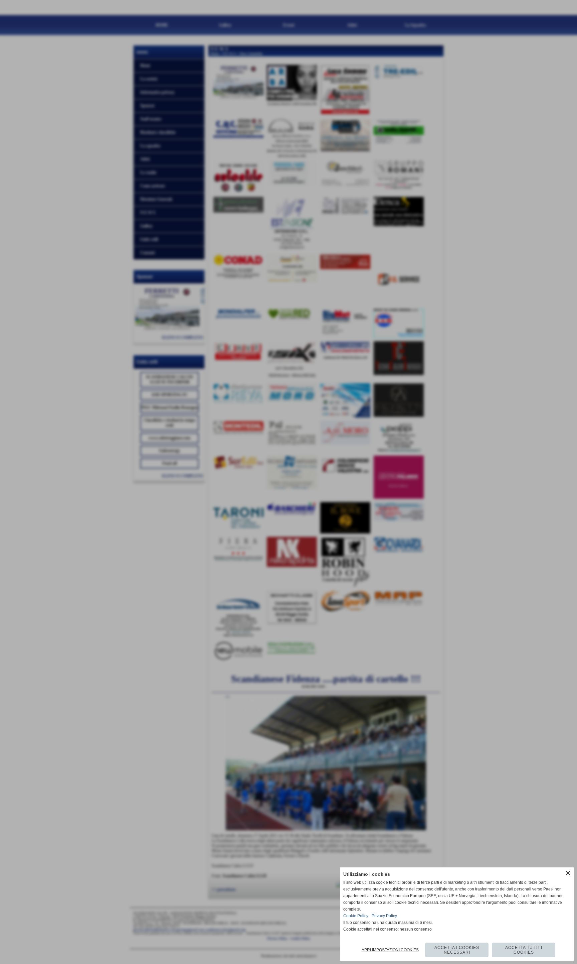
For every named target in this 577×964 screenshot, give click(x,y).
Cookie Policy (355, 916)
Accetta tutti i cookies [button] (523, 950)
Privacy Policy (384, 916)
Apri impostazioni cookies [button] (390, 950)
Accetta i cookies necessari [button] (456, 950)
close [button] (568, 873)
